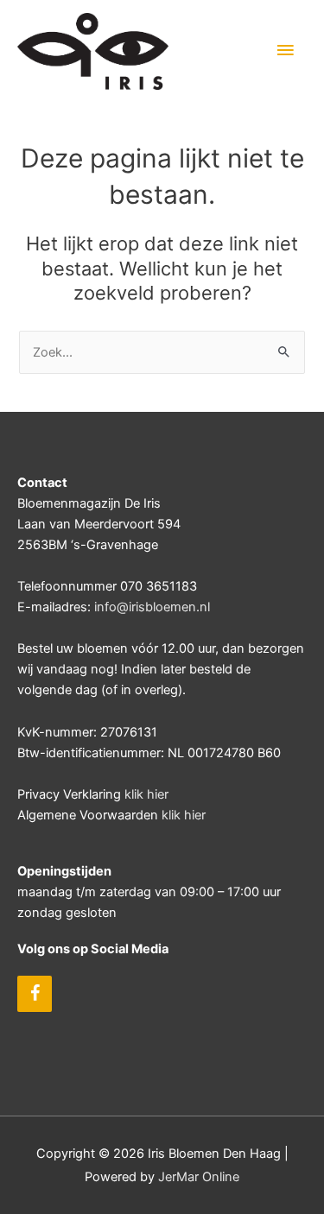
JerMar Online (198, 1177)
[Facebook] (34, 994)
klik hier (146, 794)
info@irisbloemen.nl (152, 607)
